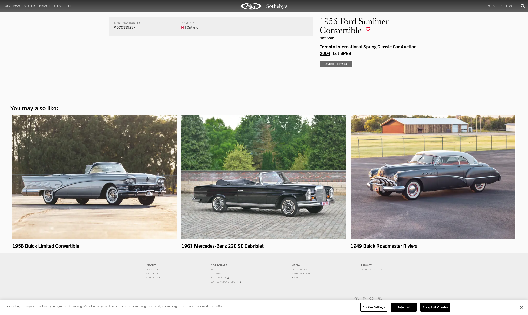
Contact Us (153, 277)
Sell (68, 6)
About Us (152, 269)
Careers (216, 273)
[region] (264, 307)
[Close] (521, 307)
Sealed (29, 6)
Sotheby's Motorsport (225, 282)
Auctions (12, 6)
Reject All (403, 307)
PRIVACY (366, 265)
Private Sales (50, 6)
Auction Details (336, 64)
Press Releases (301, 273)
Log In (511, 6)
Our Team (152, 273)
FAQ (213, 269)
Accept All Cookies (435, 307)
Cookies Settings (371, 269)
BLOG (295, 277)
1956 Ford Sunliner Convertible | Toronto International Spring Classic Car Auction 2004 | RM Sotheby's (264, 6)
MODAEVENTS (219, 277)
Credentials (299, 269)
